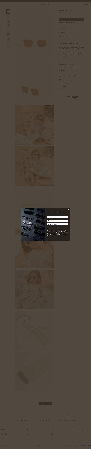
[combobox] (49, 224)
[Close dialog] (68, 209)
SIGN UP (57, 227)
